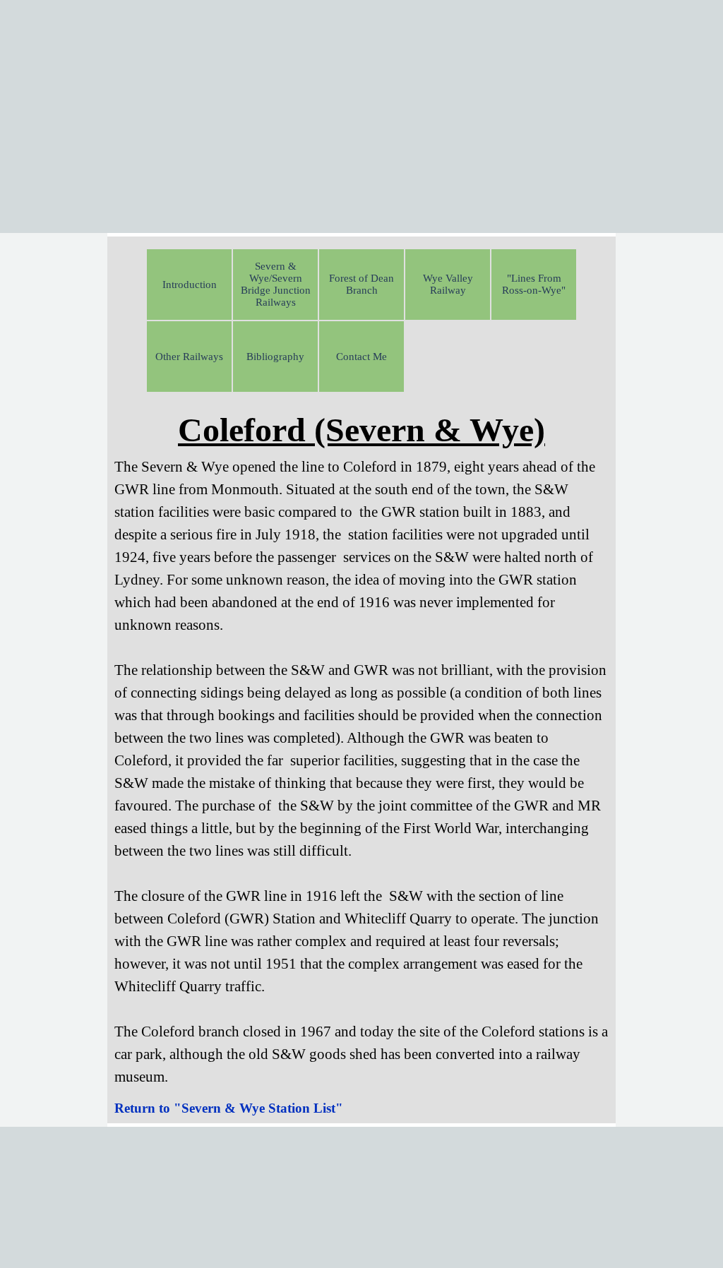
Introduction (189, 284)
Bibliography (275, 356)
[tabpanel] (361, 746)
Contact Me (361, 356)
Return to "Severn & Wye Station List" (228, 1108)
